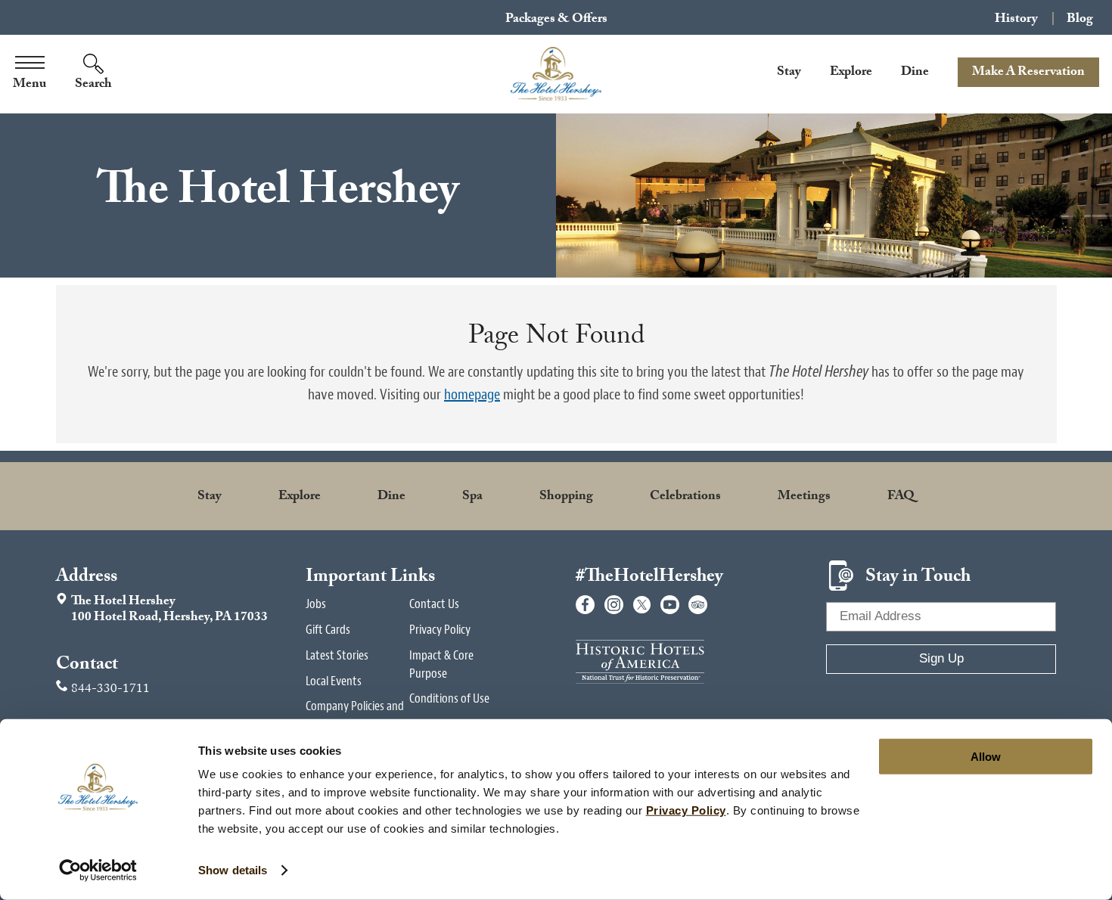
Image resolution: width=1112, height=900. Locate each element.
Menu (29, 85)
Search (93, 85)
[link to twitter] (642, 604)
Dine (915, 73)
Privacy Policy (440, 630)
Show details (232, 870)
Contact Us (434, 604)
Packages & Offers (556, 20)
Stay (789, 73)
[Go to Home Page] (556, 74)
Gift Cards (328, 630)
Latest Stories (337, 655)
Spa (472, 497)
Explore (851, 73)
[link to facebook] (585, 604)
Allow (986, 756)
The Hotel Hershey (162, 610)
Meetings (804, 497)
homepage (472, 394)
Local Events (334, 681)
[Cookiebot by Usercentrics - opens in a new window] (98, 870)
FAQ (901, 497)
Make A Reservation (1028, 73)
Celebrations (685, 497)
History (1016, 19)
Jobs (316, 604)
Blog (1080, 19)
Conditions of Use (449, 698)
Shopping (566, 497)
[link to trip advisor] (697, 604)
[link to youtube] (669, 604)
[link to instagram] (613, 604)
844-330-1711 (110, 690)
